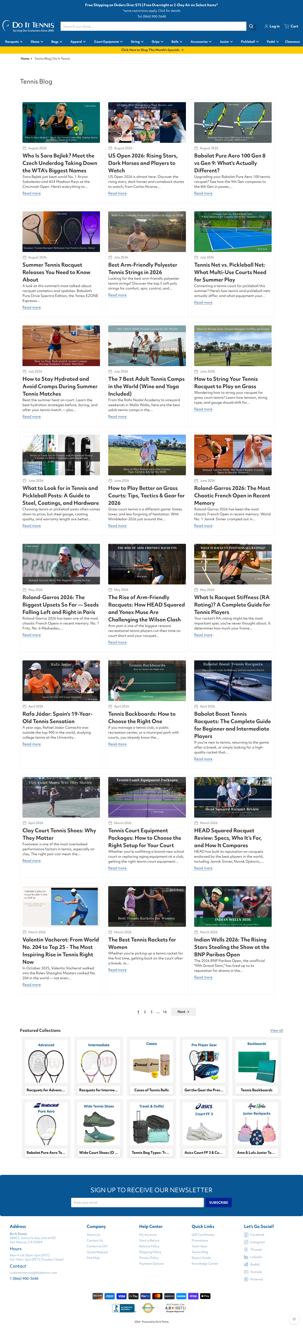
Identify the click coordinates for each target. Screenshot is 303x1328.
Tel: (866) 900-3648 (151, 16)
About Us (93, 1235)
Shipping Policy (150, 1252)
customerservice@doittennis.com (33, 1273)
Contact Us (95, 1240)
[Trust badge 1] (124, 1308)
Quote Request (97, 1252)
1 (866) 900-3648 (24, 1278)
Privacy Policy (149, 1258)
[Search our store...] (251, 26)
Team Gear (199, 1246)
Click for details (169, 11)
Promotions (200, 1240)
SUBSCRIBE (218, 1202)
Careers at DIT (97, 1246)
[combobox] (158, 26)
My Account (148, 1235)
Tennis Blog (200, 1252)
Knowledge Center (205, 1264)
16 (165, 1011)
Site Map (93, 1258)
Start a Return (149, 1240)
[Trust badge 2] (148, 1308)
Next (181, 1011)
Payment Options (151, 1264)
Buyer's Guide (201, 1258)
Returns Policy (149, 1246)
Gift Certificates (203, 1235)
